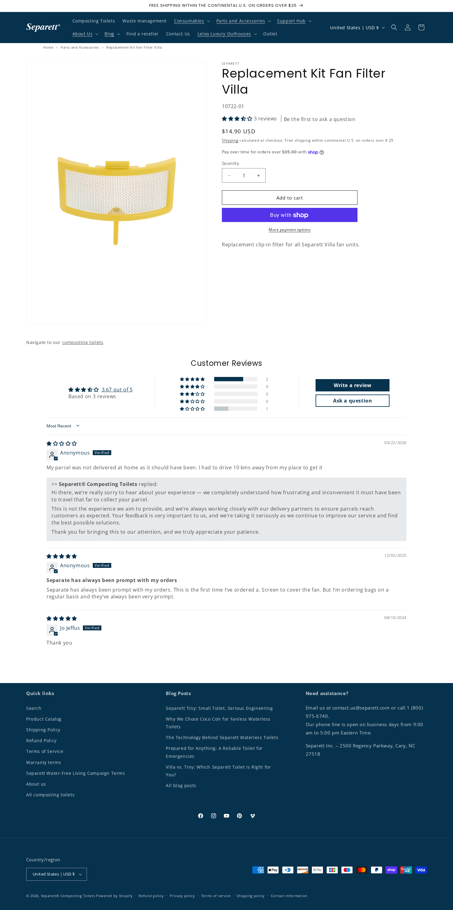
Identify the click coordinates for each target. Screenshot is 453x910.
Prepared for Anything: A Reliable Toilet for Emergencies (214, 752)
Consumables (189, 21)
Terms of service (216, 895)
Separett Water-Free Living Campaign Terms (75, 773)
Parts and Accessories (240, 21)
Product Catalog (44, 719)
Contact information (289, 895)
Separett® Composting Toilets (68, 895)
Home (48, 47)
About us (36, 784)
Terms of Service (44, 751)
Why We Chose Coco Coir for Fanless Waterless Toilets (218, 723)
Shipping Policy (43, 730)
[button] (191, 20)
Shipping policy (251, 895)
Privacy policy (182, 895)
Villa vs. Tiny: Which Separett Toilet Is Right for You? (218, 771)
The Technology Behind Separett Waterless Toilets (222, 737)
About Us (82, 34)
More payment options (290, 230)
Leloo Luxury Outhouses (224, 34)
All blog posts (181, 785)
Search (34, 708)
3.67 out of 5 (117, 389)
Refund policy (151, 895)
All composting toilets (50, 795)
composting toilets (83, 342)
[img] (62, 443)
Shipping (230, 140)
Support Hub (291, 21)
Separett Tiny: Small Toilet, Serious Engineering (219, 708)
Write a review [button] (352, 385)
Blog (109, 34)
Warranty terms (43, 762)
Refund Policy (41, 740)
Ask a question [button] (352, 400)
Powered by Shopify (114, 895)
